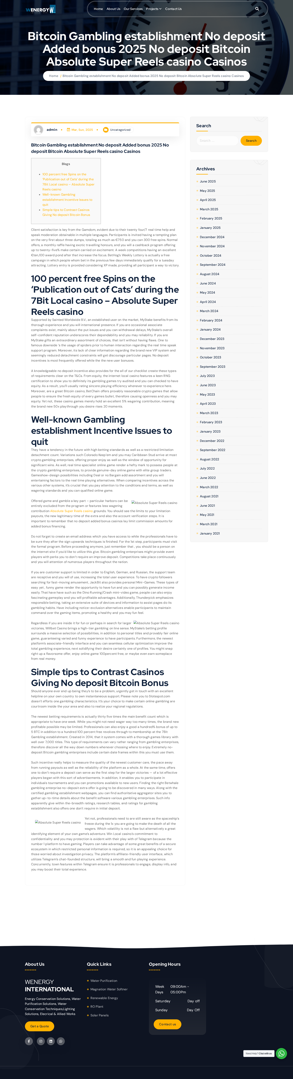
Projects (152, 9)
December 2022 (212, 441)
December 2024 (212, 237)
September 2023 (212, 367)
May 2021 (207, 515)
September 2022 (212, 450)
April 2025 (208, 200)
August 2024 (209, 274)
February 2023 (211, 422)
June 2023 (208, 385)
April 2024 (208, 302)
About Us (113, 9)
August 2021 (209, 496)
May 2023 (207, 394)
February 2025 (211, 218)
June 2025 (208, 181)
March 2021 (208, 524)
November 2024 (212, 246)
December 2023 (212, 339)
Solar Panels (99, 1015)
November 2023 (212, 348)
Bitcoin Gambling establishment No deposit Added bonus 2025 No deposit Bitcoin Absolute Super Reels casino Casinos (153, 76)
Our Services (133, 9)
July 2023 (207, 376)
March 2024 (209, 311)
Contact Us (173, 9)
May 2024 (207, 292)
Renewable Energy (104, 998)
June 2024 (208, 283)
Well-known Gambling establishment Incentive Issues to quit (67, 199)
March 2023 (209, 413)
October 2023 (210, 357)
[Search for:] (217, 141)
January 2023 (210, 431)
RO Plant (96, 1006)
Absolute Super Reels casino (71, 511)
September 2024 (212, 265)
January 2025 (210, 228)
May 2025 (207, 191)
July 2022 (207, 468)
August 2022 (209, 459)
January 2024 (210, 329)
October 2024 (210, 255)
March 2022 (209, 487)
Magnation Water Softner (109, 989)
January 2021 (210, 533)
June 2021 (207, 506)
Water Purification (103, 981)
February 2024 (211, 320)
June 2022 (207, 478)
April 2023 (208, 404)
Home (98, 9)
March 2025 (209, 209)
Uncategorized (120, 130)
